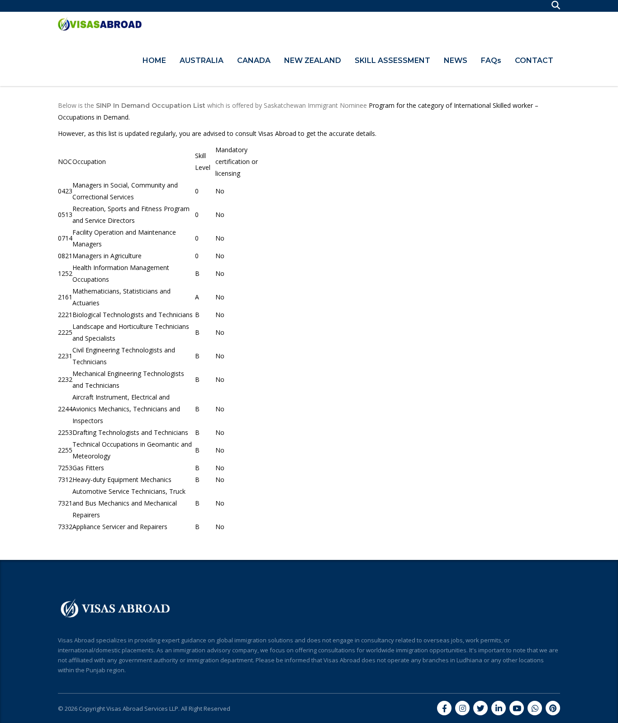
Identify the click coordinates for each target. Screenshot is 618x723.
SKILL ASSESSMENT (392, 60)
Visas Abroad (277, 133)
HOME (154, 60)
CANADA (254, 60)
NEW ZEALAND (312, 60)
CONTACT (534, 60)
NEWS (455, 60)
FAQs (491, 60)
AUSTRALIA (201, 60)
